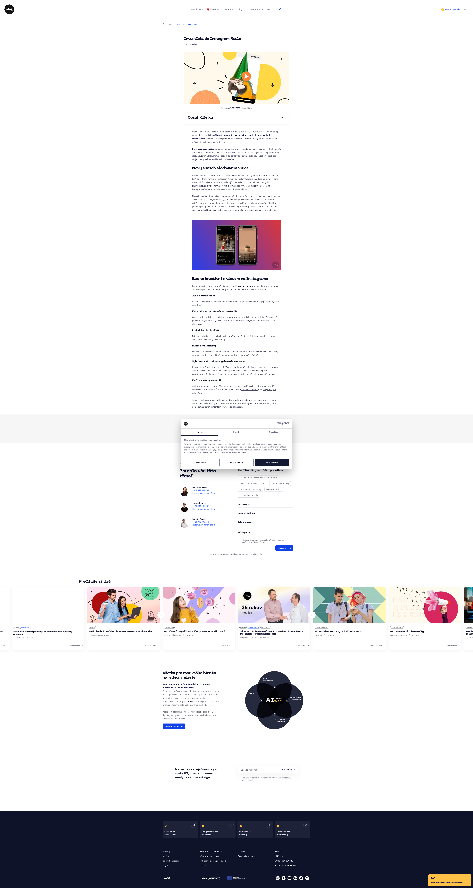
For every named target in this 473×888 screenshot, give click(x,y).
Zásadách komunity (250, 389)
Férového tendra (255, 554)
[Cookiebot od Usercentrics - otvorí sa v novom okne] (278, 424)
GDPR (203, 865)
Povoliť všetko (272, 462)
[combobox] (466, 9)
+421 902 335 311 (200, 522)
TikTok (301, 878)
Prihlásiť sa (286, 769)
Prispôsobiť (235, 462)
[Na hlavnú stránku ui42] (9, 9)
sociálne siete (236, 406)
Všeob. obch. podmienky (211, 851)
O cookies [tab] (273, 432)
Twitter (307, 878)
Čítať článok (75, 646)
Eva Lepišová (226, 108)
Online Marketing (192, 44)
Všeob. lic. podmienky (209, 856)
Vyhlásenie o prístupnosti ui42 (213, 861)
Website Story (396, 627)
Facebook (284, 878)
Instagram (249, 131)
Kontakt (241, 851)
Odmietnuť (201, 462)
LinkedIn (295, 878)
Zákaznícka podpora (246, 856)
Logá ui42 (167, 865)
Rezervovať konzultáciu (203, 493)
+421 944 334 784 (200, 490)
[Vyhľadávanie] (280, 9)
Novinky (17, 627)
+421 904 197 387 (200, 506)
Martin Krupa (168, 638)
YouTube (289, 878)
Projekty (166, 851)
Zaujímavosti (94, 627)
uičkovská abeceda (171, 861)
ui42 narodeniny (178, 627)
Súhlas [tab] (200, 432)
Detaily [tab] (236, 432)
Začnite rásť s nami (174, 726)
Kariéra (166, 856)
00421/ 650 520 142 (284, 861)
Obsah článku (200, 118)
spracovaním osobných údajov (264, 540)
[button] (197, 9)
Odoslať (282, 548)
